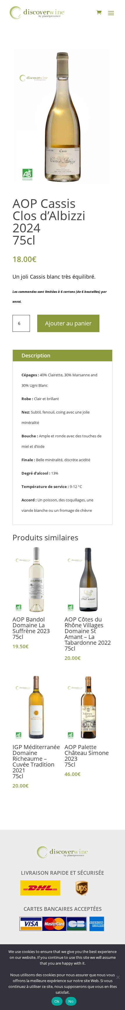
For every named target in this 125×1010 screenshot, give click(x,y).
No (71, 1001)
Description (36, 355)
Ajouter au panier (68, 323)
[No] (118, 977)
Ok (57, 1001)
